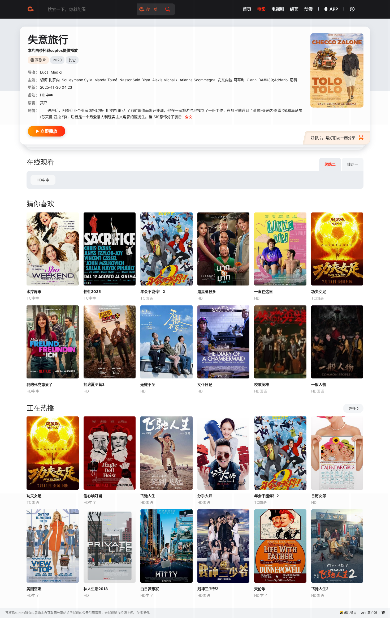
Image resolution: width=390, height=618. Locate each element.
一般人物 (318, 384)
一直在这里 (263, 291)
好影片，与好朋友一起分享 (333, 137)
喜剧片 (40, 60)
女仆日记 (204, 384)
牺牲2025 (92, 291)
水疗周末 (34, 291)
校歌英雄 (261, 384)
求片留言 (350, 613)
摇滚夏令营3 (94, 384)
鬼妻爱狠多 (206, 291)
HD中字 (43, 180)
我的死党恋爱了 (40, 384)
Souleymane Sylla (77, 80)
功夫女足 (318, 291)
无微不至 (147, 384)
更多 (352, 408)
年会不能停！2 (152, 291)
